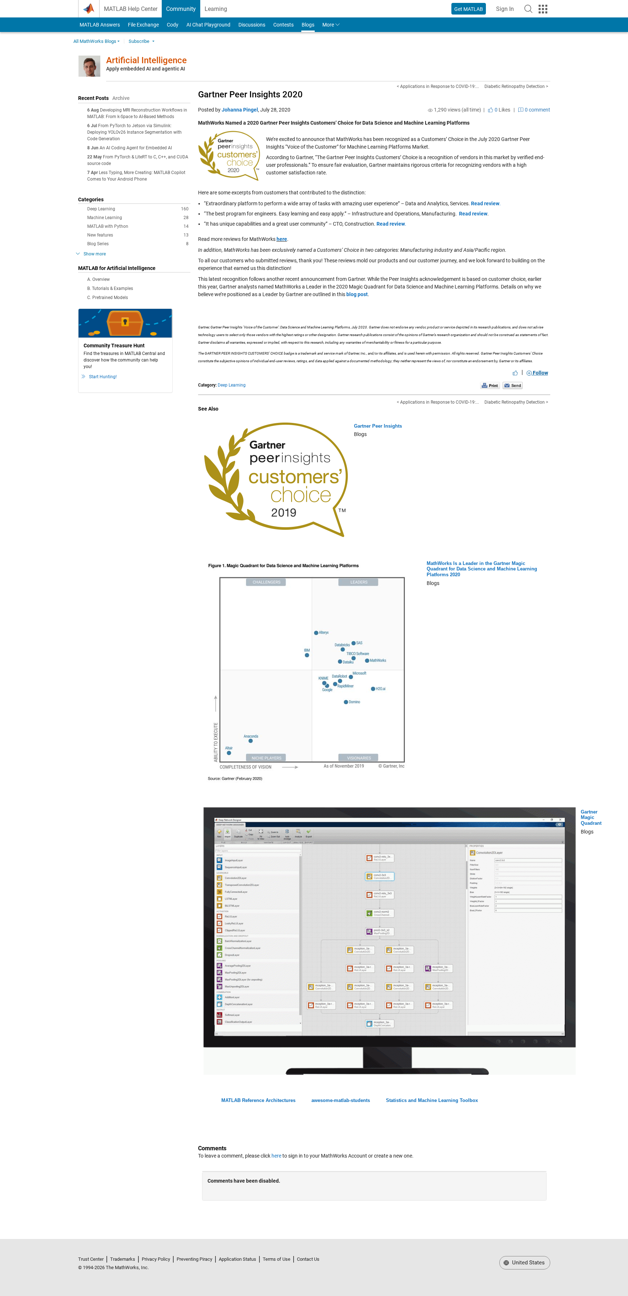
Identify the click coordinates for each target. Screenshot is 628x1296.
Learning (216, 8)
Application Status (237, 1259)
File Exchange (143, 25)
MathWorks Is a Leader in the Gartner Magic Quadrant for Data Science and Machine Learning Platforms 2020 (482, 569)
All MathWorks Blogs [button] (94, 41)
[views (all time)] (430, 110)
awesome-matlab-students (340, 1100)
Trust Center (91, 1259)
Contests (283, 25)
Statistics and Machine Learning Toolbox (432, 1100)
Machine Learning (138, 217)
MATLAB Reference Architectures (258, 1100)
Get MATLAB (468, 9)
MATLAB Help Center (130, 8)
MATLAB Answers (99, 25)
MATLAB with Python (138, 226)
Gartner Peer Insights (378, 426)
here (282, 239)
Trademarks (122, 1259)
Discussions (251, 25)
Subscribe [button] (139, 41)
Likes (502, 110)
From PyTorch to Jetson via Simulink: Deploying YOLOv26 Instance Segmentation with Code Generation (134, 132)
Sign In (507, 11)
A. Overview (98, 279)
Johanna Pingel (240, 110)
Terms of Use (276, 1259)
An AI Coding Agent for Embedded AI (136, 147)
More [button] (328, 25)
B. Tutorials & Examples (110, 288)
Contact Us (308, 1259)
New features (138, 235)
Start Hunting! (103, 376)
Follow (540, 373)
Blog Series (138, 243)
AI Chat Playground (208, 25)
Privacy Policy (156, 1259)
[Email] (512, 385)
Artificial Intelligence (146, 60)
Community (181, 8)
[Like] (515, 373)
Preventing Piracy (194, 1259)
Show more (95, 254)
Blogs (308, 25)
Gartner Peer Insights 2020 (250, 94)
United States (528, 1262)
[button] (528, 8)
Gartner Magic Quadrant (591, 817)
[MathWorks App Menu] (543, 9)
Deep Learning (138, 208)
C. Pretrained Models (107, 297)
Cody (172, 25)
